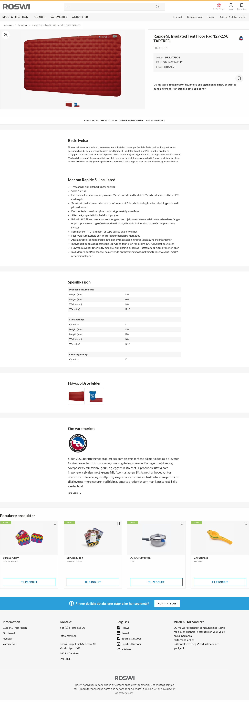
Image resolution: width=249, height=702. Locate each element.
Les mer (73, 493)
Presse (211, 16)
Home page (8, 25)
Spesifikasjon (109, 120)
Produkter (22, 25)
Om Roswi (9, 633)
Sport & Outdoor (131, 638)
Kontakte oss (167, 603)
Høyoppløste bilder (132, 120)
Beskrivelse (91, 120)
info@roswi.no (68, 635)
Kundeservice (195, 16)
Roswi (125, 627)
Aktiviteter (80, 16)
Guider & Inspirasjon (15, 627)
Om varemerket (155, 120)
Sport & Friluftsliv (16, 16)
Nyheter (7, 638)
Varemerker (58, 16)
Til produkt (29, 582)
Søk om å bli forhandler (233, 16)
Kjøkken (40, 16)
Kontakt (177, 16)
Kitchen (126, 649)
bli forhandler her (184, 639)
